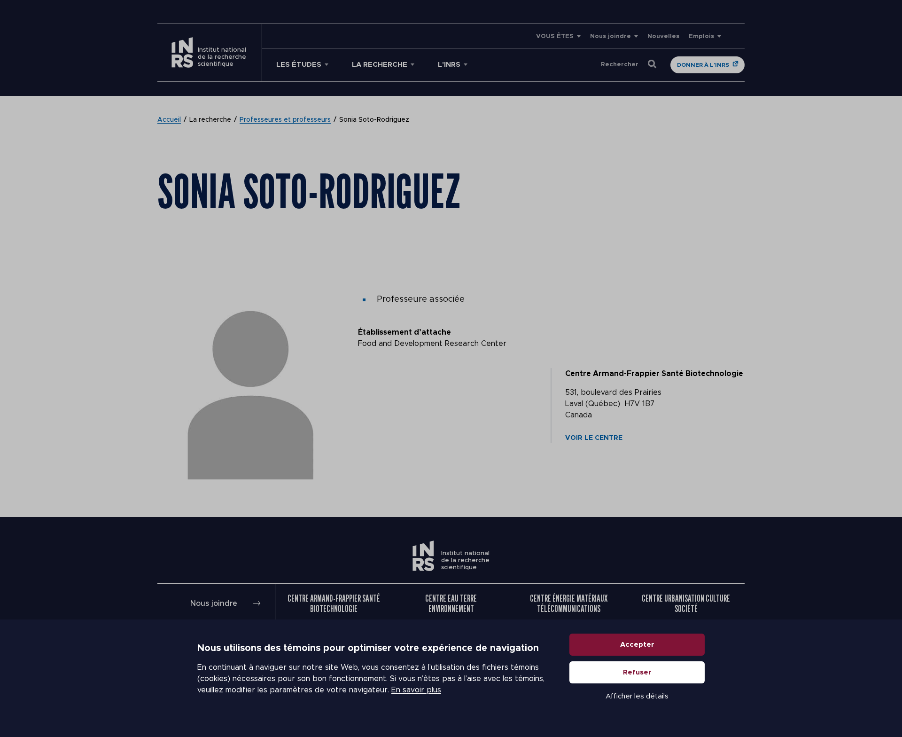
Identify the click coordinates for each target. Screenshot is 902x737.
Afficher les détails (637, 696)
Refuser (637, 672)
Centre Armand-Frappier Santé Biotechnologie (334, 603)
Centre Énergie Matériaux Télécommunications (568, 603)
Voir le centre (593, 438)
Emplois (701, 36)
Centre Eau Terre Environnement (451, 603)
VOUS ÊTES (555, 36)
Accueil (169, 120)
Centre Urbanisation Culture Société (686, 603)
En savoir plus (416, 690)
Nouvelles (663, 36)
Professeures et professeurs (285, 120)
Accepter (637, 644)
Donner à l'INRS (703, 65)
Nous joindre (610, 36)
